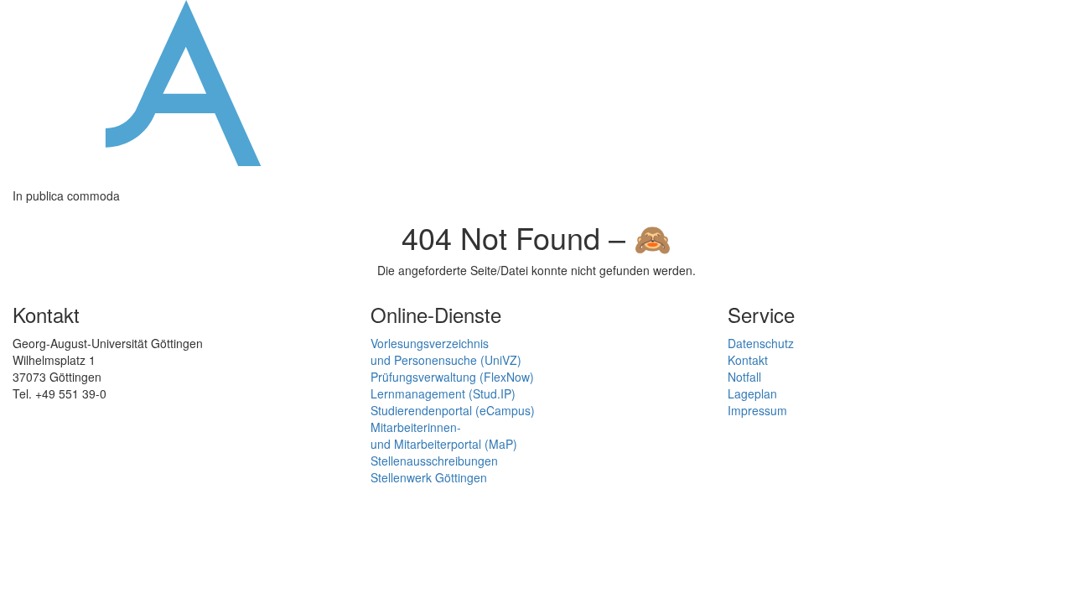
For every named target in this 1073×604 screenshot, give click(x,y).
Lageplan (752, 393)
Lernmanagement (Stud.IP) (443, 393)
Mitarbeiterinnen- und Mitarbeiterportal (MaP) (444, 435)
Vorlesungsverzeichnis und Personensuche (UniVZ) (446, 351)
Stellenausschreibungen (434, 460)
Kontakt (748, 359)
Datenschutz (761, 343)
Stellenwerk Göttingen (429, 477)
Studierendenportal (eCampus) (453, 410)
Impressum (757, 410)
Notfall (744, 376)
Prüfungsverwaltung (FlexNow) (452, 376)
